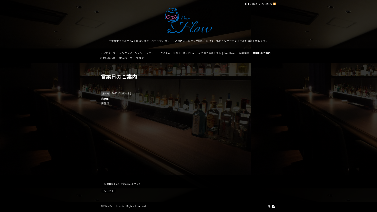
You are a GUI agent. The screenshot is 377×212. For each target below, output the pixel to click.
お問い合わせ (107, 58)
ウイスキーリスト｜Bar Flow (177, 53)
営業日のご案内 (262, 53)
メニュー (151, 53)
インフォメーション (130, 53)
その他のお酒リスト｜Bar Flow (216, 53)
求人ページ (125, 58)
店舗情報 (244, 53)
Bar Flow (115, 206)
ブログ (140, 58)
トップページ (107, 53)
